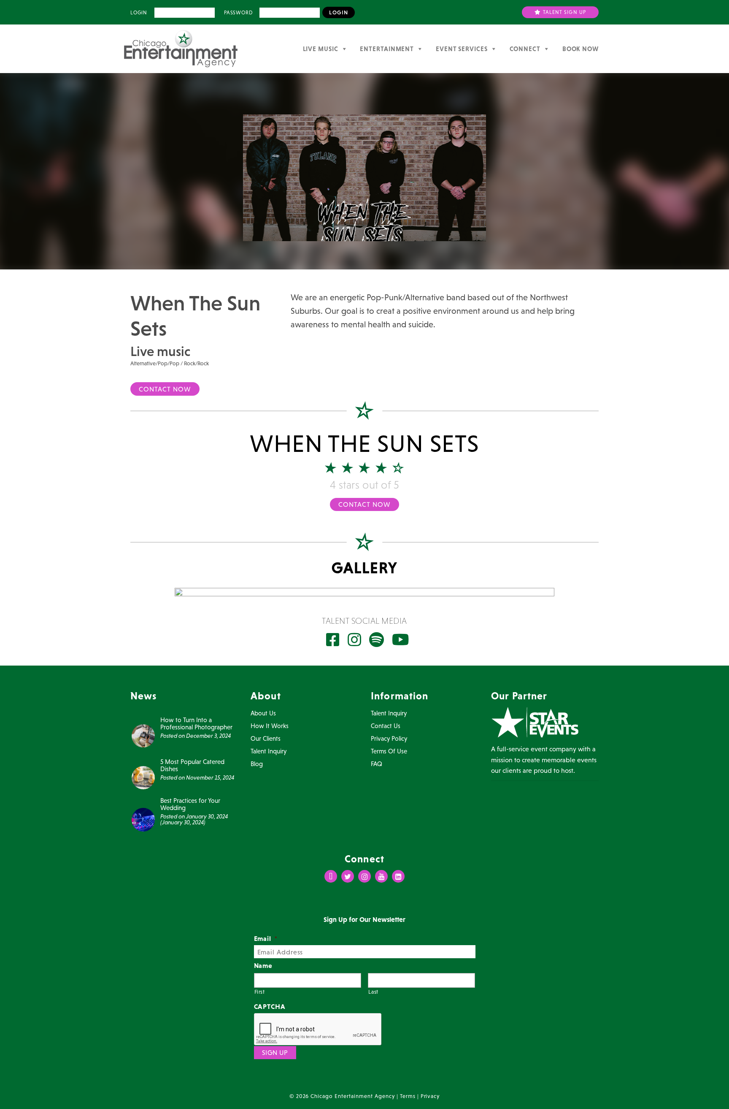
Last (373, 992)
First (259, 992)
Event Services (462, 48)
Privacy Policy (389, 738)
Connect (525, 48)
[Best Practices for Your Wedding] (143, 819)
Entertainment (387, 48)
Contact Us (385, 725)
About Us (263, 713)
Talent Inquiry (268, 751)
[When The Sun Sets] (364, 592)
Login (138, 13)
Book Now (580, 48)
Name (263, 965)
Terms (408, 1096)
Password (238, 13)
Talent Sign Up (563, 12)
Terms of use (389, 751)
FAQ (376, 763)
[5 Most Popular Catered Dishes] (143, 777)
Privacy (430, 1096)
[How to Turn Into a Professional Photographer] (143, 735)
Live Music (320, 48)
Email (266, 938)
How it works (270, 725)
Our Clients (266, 738)
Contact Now (165, 389)
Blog (257, 763)
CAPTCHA (270, 1006)
